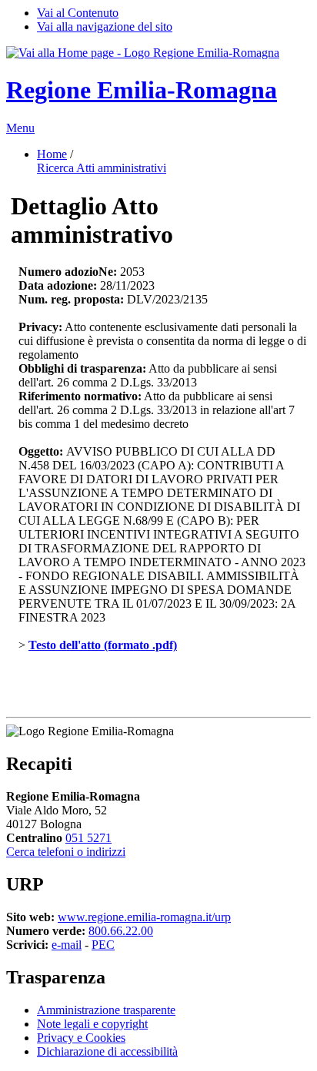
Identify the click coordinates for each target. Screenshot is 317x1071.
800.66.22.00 (120, 930)
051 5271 (88, 837)
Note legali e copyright (92, 1023)
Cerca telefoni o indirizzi (65, 851)
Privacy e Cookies (81, 1037)
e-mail (67, 944)
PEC (103, 944)
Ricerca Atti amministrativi (101, 167)
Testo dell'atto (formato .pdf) (102, 645)
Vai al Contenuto (77, 12)
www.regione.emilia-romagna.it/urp (144, 916)
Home (52, 154)
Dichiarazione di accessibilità (107, 1051)
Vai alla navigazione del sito (104, 26)
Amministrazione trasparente (106, 1009)
